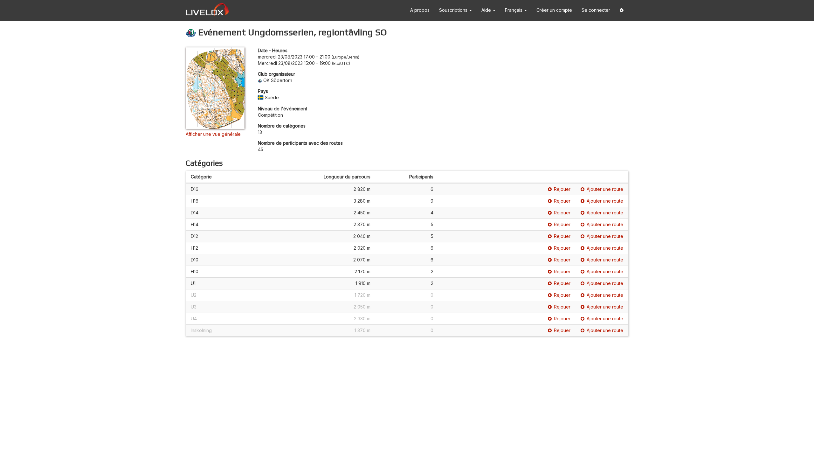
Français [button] (514, 10)
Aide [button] (486, 10)
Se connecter (596, 10)
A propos (420, 10)
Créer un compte (554, 10)
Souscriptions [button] (454, 10)
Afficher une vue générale (213, 134)
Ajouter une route (605, 189)
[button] (621, 10)
